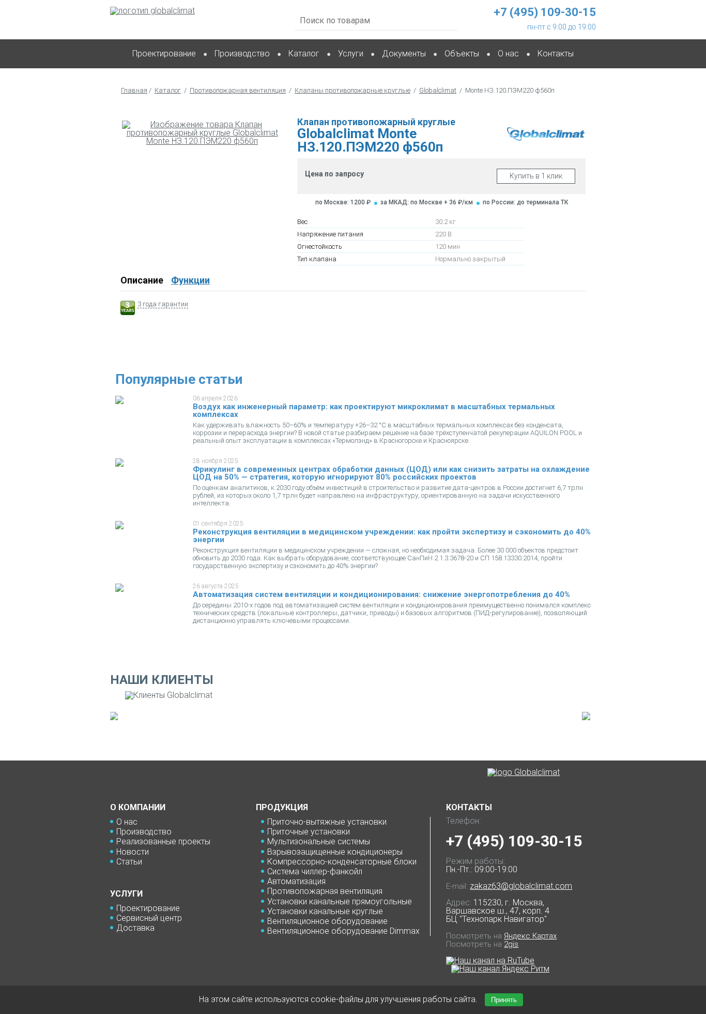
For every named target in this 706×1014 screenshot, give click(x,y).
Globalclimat (437, 90)
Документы (404, 53)
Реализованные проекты (163, 841)
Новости (132, 852)
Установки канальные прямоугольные (339, 901)
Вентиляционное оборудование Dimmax (343, 931)
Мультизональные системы (318, 841)
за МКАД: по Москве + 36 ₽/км (426, 202)
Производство (242, 53)
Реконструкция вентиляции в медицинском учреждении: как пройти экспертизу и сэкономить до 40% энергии (392, 535)
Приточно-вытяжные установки (327, 822)
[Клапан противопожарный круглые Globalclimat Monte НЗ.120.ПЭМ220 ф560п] (202, 133)
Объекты (461, 53)
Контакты (556, 53)
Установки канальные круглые (325, 911)
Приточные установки (308, 832)
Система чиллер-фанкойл (314, 871)
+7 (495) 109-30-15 (514, 841)
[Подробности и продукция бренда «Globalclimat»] (546, 138)
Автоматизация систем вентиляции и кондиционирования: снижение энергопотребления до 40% (381, 594)
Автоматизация (296, 881)
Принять (504, 1000)
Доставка (135, 928)
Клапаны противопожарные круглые (352, 90)
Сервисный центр (149, 918)
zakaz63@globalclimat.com (521, 886)
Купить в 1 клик (536, 176)
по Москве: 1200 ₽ (343, 202)
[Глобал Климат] (523, 772)
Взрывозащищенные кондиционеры (335, 852)
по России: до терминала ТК (525, 202)
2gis (511, 944)
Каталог (303, 53)
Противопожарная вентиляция (238, 90)
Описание (141, 280)
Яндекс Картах (530, 936)
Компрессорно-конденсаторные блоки (342, 862)
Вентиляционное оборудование (327, 921)
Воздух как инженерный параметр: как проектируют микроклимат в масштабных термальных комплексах (374, 410)
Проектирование (164, 53)
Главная (134, 90)
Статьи (129, 862)
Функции (190, 280)
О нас (126, 822)
